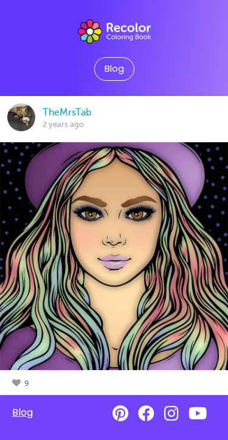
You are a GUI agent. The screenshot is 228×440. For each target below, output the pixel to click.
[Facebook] (146, 413)
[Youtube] (197, 413)
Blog (114, 69)
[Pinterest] (120, 413)
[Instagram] (171, 413)
